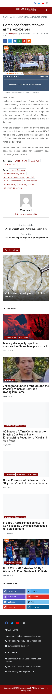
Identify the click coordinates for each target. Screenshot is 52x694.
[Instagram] (23, 623)
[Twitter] (12, 623)
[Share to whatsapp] (19, 41)
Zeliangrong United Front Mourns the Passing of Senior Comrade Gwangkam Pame (26, 389)
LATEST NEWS (23, 17)
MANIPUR (32, 17)
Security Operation (13, 188)
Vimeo (34, 602)
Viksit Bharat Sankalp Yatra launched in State (26, 229)
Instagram (12, 596)
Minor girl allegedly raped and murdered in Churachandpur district (25, 345)
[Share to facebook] (5, 41)
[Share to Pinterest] (24, 41)
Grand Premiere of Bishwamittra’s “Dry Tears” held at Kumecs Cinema (25, 482)
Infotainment (10, 474)
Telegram (35, 607)
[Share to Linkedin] (15, 41)
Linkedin (11, 602)
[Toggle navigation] (47, 10)
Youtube (34, 596)
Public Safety (11, 184)
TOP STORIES (42, 17)
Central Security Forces (15, 173)
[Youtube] (18, 623)
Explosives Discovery (14, 177)
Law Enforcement (13, 180)
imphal (31, 177)
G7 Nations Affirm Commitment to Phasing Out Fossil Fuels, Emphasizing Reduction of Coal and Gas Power (25, 436)
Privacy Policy (26, 691)
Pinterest (11, 607)
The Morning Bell (9, 17)
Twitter (34, 591)
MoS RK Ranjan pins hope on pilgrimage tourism (26, 238)
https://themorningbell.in (26, 214)
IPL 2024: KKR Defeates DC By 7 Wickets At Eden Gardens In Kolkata (25, 570)
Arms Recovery (18, 170)
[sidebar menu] (4, 10)
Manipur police (31, 180)
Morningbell (12, 34)
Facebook (12, 591)
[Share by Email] (29, 41)
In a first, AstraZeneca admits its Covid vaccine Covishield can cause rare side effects (25, 525)
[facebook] (6, 623)
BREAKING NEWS (11, 338)
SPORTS (19, 563)
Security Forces (27, 184)
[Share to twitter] (10, 41)
